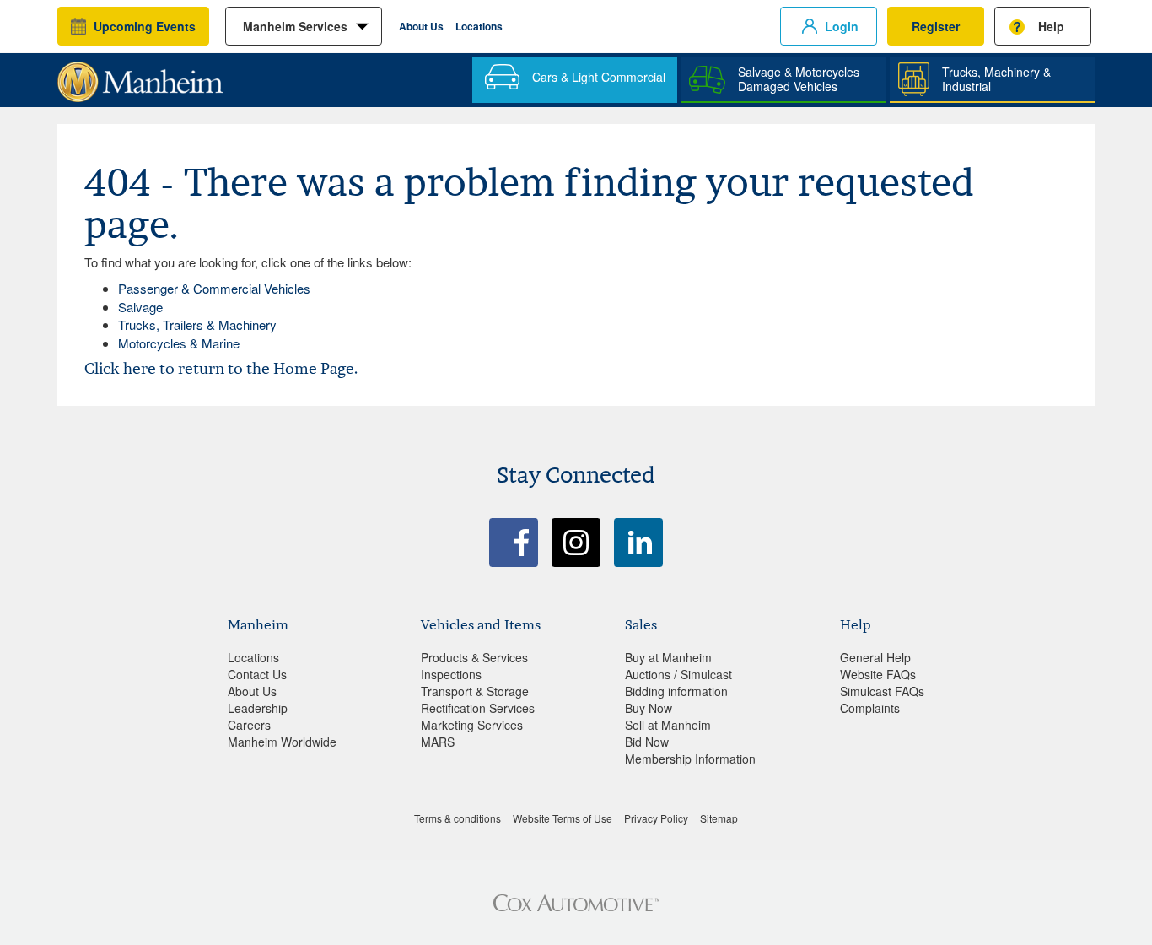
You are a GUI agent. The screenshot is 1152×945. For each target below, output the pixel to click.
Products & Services (474, 657)
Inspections (451, 674)
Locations (479, 26)
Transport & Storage (475, 691)
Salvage (140, 307)
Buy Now (648, 707)
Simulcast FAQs (882, 691)
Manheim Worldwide (282, 741)
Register (936, 26)
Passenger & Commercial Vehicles (214, 288)
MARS (438, 741)
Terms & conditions (457, 818)
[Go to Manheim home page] (140, 76)
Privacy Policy (656, 818)
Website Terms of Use (562, 818)
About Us (421, 26)
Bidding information (676, 691)
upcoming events (145, 26)
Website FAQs (878, 674)
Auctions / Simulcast (678, 674)
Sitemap (719, 818)
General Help (875, 657)
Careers (249, 724)
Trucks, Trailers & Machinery (197, 324)
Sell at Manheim (668, 724)
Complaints (870, 707)
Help (1051, 26)
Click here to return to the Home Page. (221, 368)
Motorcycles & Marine (179, 343)
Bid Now (647, 741)
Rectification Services (478, 707)
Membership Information (690, 758)
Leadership (258, 707)
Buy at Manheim (668, 657)
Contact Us (257, 674)
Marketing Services (472, 724)
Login (842, 26)
